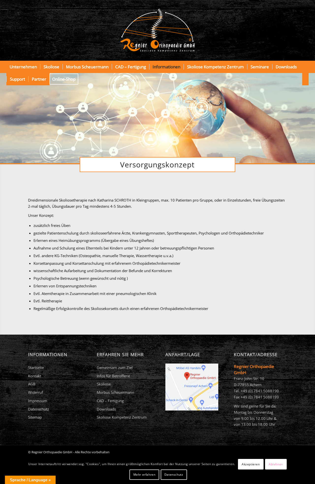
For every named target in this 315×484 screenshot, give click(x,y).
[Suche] (305, 79)
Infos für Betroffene (113, 375)
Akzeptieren (251, 464)
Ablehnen (276, 464)
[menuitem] (23, 67)
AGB (31, 383)
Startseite (36, 367)
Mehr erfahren (144, 474)
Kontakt (34, 375)
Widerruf (35, 392)
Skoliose (104, 383)
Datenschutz (38, 409)
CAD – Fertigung (110, 400)
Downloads (106, 409)
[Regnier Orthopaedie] (157, 30)
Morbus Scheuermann (115, 392)
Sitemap (35, 417)
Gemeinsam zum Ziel (115, 367)
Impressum (37, 400)
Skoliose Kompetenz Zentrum (122, 417)
